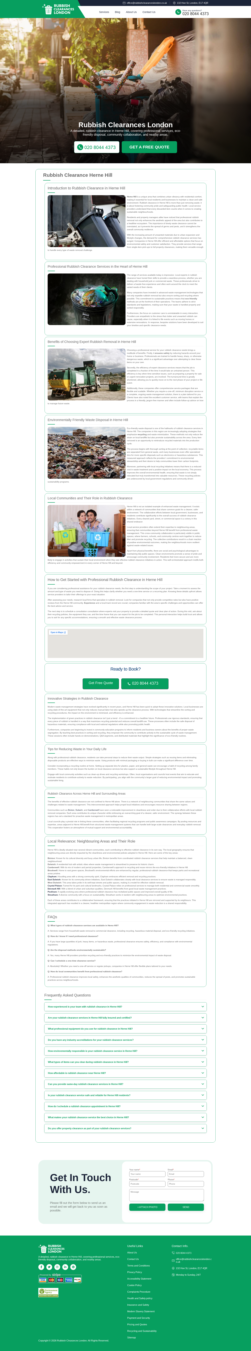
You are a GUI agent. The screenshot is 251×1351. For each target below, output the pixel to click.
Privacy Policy (134, 1272)
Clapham (52, 876)
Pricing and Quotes (137, 1324)
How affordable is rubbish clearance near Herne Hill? (77, 1073)
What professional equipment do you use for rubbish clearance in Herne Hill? (90, 1029)
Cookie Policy (134, 1285)
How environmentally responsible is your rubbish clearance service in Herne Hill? (92, 1051)
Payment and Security (138, 1318)
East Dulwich (54, 879)
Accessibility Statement (139, 1279)
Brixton (71, 810)
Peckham (52, 892)
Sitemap (131, 1337)
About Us (131, 12)
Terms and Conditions (138, 1265)
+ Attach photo (147, 1207)
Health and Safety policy (139, 1298)
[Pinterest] (73, 1267)
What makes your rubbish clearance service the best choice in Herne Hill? (88, 1117)
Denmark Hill (54, 889)
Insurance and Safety (138, 1305)
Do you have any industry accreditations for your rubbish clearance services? (91, 1040)
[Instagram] (57, 1267)
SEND (186, 1207)
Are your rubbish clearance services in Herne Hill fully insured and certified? (90, 1018)
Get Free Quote (101, 683)
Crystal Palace (55, 885)
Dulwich (79, 810)
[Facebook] (41, 1267)
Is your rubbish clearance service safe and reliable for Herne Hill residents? (89, 1095)
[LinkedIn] (65, 1267)
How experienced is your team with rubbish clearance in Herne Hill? (85, 1006)
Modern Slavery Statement (141, 1311)
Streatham (53, 895)
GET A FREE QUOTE (149, 147)
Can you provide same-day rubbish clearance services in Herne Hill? (85, 1084)
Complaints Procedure (138, 1292)
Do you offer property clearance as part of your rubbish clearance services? (89, 1128)
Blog (117, 12)
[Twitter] (49, 1267)
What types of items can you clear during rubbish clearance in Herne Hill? (88, 1062)
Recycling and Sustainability (142, 1331)
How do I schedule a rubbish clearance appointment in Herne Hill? (84, 1106)
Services (104, 12)
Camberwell (93, 810)
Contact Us (148, 12)
